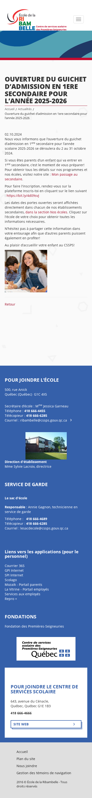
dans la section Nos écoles (46, 212)
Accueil (9, 109)
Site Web (21, 724)
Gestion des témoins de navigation (44, 773)
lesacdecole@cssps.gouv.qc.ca (44, 528)
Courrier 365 (15, 565)
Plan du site (26, 759)
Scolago (11, 580)
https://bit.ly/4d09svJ (23, 195)
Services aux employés (22, 594)
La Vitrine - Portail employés (27, 589)
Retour (10, 304)
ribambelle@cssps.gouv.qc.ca (43, 420)
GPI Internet (14, 570)
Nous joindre (27, 766)
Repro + (11, 598)
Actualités (25, 109)
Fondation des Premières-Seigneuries (34, 626)
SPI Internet (14, 575)
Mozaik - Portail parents (23, 584)
